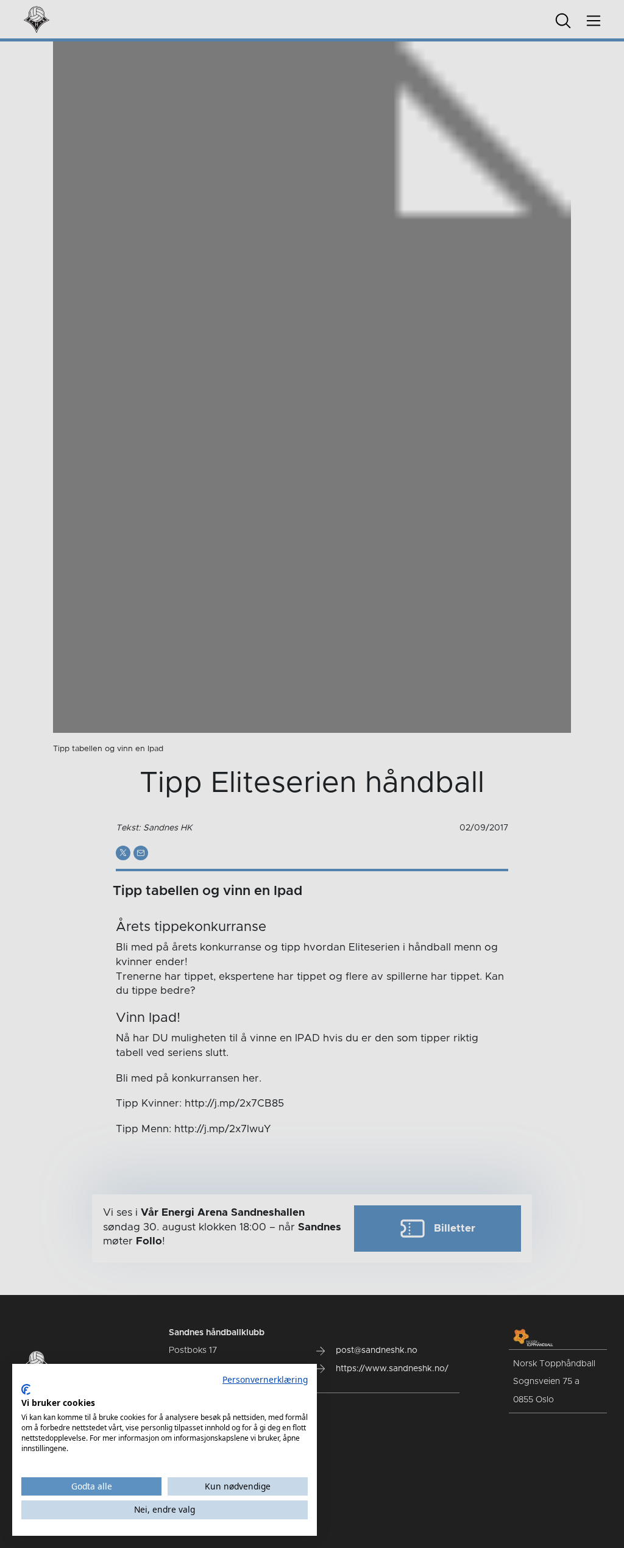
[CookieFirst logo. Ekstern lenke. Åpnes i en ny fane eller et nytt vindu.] (25, 1389)
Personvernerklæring (265, 1379)
